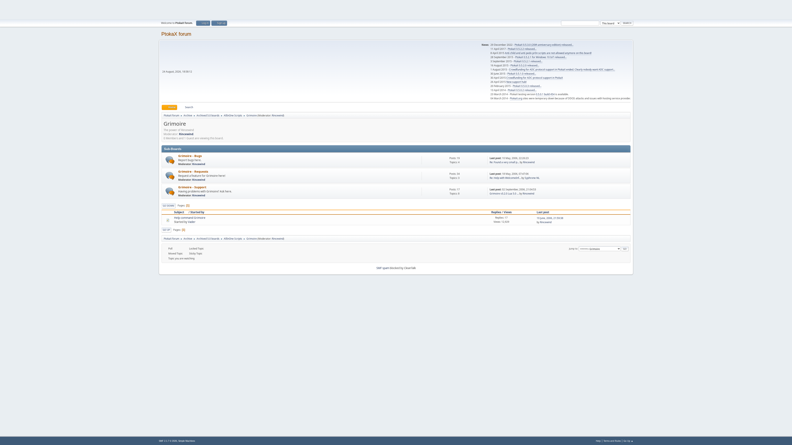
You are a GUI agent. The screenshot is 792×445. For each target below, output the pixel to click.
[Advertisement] (396, 9)
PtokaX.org (516, 98)
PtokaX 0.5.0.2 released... (522, 90)
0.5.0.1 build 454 (545, 94)
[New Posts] (170, 160)
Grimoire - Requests (193, 171)
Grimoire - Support (192, 187)
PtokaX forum (176, 34)
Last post (543, 212)
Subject (179, 212)
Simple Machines (186, 441)
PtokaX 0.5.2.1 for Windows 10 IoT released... (541, 57)
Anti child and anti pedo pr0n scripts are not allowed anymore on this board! (548, 53)
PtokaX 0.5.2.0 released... (524, 65)
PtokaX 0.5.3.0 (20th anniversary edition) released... (544, 45)
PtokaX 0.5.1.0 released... (521, 73)
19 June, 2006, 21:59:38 (550, 218)
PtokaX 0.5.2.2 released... (522, 49)
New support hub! (516, 82)
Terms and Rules (612, 440)
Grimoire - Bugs (190, 156)
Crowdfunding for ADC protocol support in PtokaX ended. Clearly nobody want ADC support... (562, 69)
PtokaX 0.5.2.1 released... (528, 61)
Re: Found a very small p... (504, 162)
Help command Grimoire (189, 218)
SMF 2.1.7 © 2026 (168, 441)
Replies (496, 212)
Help (598, 440)
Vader (192, 222)
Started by (197, 212)
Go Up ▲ (628, 440)
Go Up (166, 229)
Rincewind (277, 115)
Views (508, 212)
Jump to (573, 248)
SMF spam (382, 268)
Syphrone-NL (532, 178)
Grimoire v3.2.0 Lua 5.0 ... (504, 193)
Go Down (168, 205)
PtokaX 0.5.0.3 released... (527, 86)
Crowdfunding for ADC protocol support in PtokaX (534, 78)
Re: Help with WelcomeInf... (505, 178)
